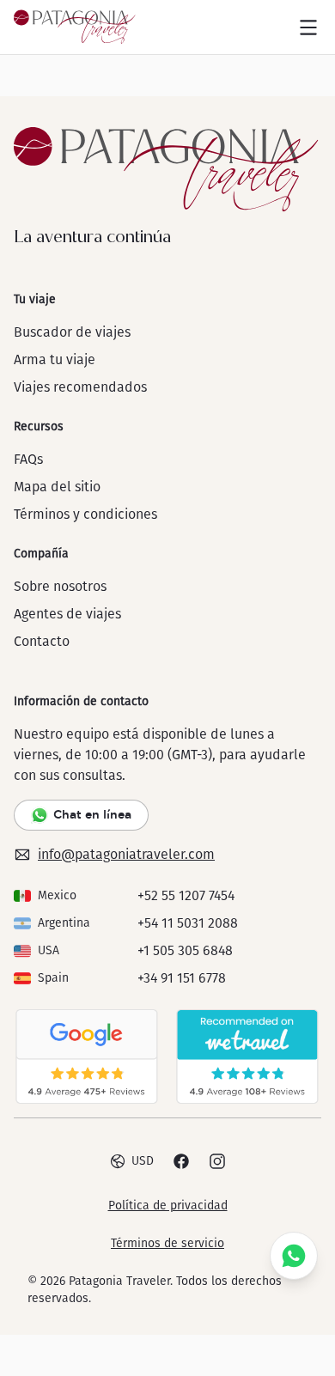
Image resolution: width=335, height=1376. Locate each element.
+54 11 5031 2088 (187, 923)
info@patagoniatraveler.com (126, 854)
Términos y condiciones (85, 514)
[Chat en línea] (294, 1256)
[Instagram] (217, 1161)
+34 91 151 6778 (181, 978)
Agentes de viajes (67, 614)
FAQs (28, 459)
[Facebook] (181, 1161)
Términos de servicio (167, 1243)
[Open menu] (308, 27)
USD (142, 1161)
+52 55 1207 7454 (185, 895)
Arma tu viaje (54, 359)
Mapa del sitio (57, 486)
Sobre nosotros (60, 586)
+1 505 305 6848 (185, 950)
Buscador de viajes (72, 332)
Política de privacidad (168, 1205)
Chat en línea (92, 814)
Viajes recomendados (80, 387)
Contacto (42, 641)
